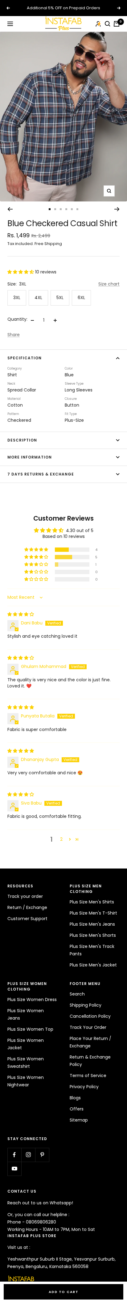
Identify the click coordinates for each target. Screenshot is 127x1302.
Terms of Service (88, 1075)
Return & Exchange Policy (90, 1060)
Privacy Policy (84, 1087)
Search (77, 994)
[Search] (107, 24)
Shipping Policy (85, 1005)
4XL (38, 297)
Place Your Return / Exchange (90, 1042)
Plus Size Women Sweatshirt (25, 1062)
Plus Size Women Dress (32, 999)
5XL (59, 297)
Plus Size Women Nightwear (25, 1081)
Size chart (109, 284)
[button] (21, 272)
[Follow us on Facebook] (14, 1155)
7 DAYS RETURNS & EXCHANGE (40, 474)
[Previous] (10, 209)
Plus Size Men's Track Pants (92, 950)
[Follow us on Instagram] (28, 1155)
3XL (16, 297)
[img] (20, 614)
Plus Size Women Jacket (25, 1044)
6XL (81, 297)
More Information (29, 457)
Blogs (75, 1098)
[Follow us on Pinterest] (42, 1155)
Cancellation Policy (90, 1016)
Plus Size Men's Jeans (92, 924)
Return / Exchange (27, 907)
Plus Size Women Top (30, 1029)
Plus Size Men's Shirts (92, 902)
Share (13, 335)
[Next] (117, 209)
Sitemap (79, 1120)
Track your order (25, 896)
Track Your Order (88, 1027)
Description (22, 440)
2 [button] (61, 839)
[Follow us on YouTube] (14, 1169)
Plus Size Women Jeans (25, 1014)
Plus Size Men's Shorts (93, 935)
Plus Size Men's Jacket (93, 965)
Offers (77, 1109)
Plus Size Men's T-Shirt (93, 913)
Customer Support (27, 918)
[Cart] (116, 24)
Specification (24, 358)
